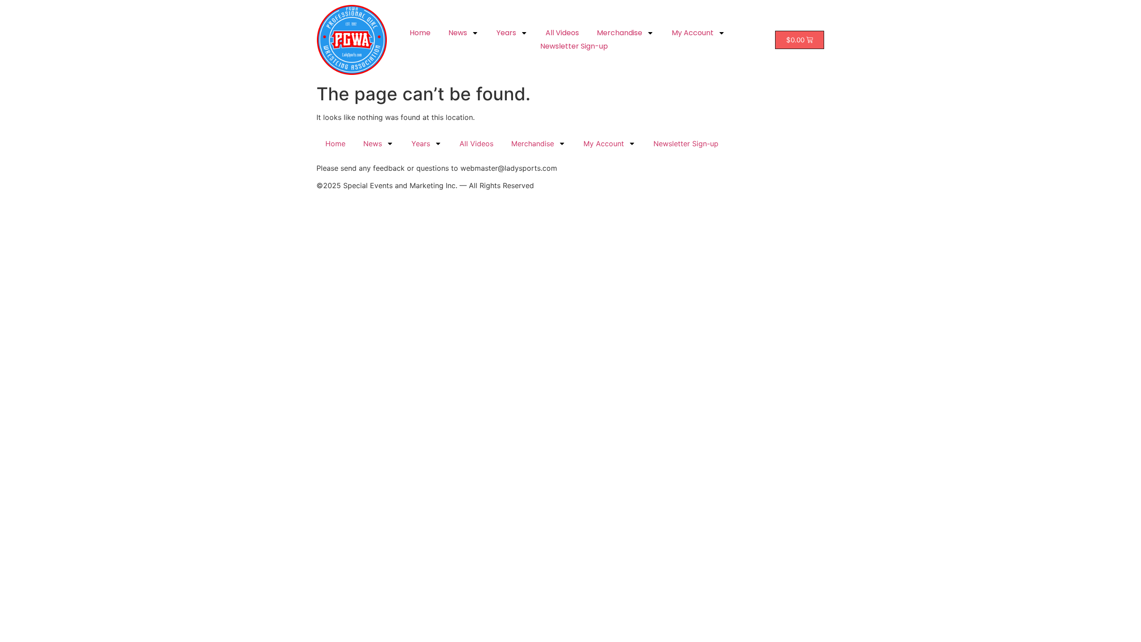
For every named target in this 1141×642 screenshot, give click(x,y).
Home (420, 33)
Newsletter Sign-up (574, 46)
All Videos (562, 33)
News (457, 33)
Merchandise (619, 33)
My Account (693, 33)
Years (506, 33)
